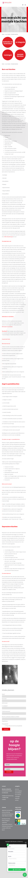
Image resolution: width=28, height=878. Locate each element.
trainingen (17, 796)
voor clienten (18, 794)
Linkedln (4, 799)
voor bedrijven (18, 792)
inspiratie (17, 798)
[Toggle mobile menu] (25, 5)
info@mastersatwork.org (7, 795)
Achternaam (4, 703)
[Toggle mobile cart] (22, 5)
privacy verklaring (6, 812)
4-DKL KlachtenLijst (8, 236)
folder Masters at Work (7, 815)
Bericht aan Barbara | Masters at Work (10, 716)
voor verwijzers (18, 791)
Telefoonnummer (6, 711)
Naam (3, 694)
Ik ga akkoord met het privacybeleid (14, 725)
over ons (17, 789)
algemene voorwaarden (7, 810)
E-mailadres (5, 705)
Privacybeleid (5, 724)
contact (17, 800)
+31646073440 (5, 797)
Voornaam (4, 698)
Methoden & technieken (7, 326)
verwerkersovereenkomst (7, 814)
